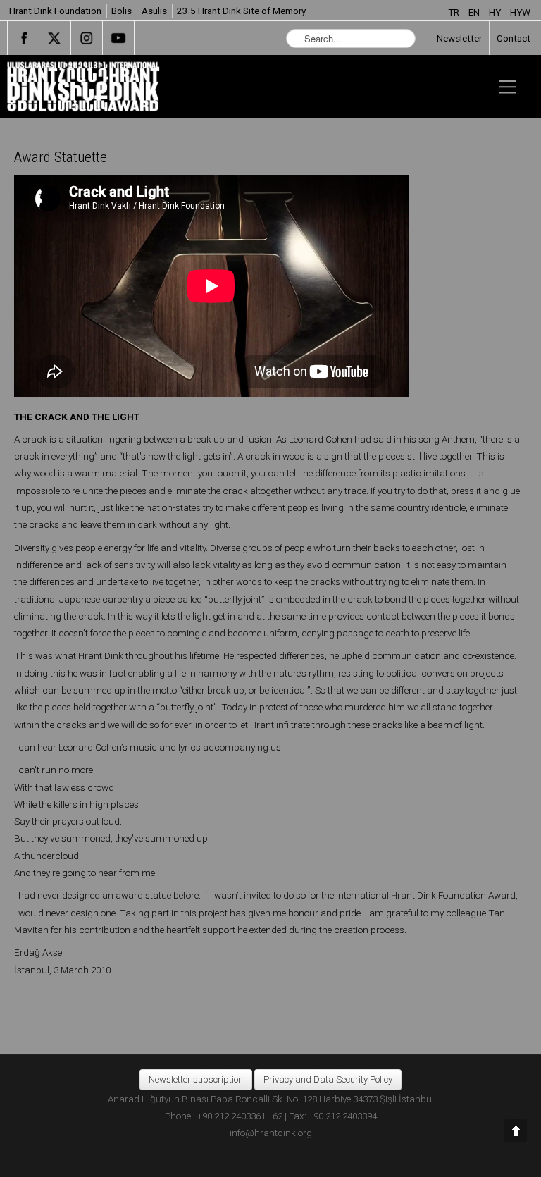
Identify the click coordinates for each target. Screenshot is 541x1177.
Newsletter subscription (196, 1079)
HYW (520, 12)
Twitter (54, 38)
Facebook (23, 38)
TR (454, 12)
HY (496, 12)
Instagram (86, 38)
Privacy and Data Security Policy (327, 1079)
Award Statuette (60, 157)
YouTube (118, 38)
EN (475, 12)
